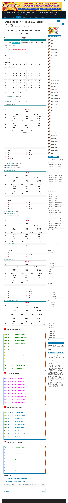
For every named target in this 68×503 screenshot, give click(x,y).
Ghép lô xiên (60, 375)
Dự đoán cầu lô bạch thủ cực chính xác (14, 480)
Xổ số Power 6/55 (52, 275)
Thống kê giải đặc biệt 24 (56, 382)
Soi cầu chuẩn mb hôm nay (42, 12)
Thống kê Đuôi (53, 116)
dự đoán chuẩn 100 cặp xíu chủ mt (55, 212)
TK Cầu (18, 17)
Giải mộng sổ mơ (27, 14)
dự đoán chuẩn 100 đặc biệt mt (54, 214)
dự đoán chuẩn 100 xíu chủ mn (54, 246)
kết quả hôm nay (54, 49)
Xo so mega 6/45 (54, 64)
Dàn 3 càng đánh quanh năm (56, 362)
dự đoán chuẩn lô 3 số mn (53, 248)
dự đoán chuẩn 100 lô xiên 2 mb (54, 196)
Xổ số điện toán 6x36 (55, 80)
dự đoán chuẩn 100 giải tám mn (54, 236)
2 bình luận (31, 26)
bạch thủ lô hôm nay (54, 359)
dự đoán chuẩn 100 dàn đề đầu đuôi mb (56, 185)
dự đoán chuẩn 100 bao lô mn (54, 231)
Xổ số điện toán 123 (54, 83)
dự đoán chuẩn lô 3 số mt (53, 227)
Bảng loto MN (51, 325)
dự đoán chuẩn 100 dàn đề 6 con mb (55, 179)
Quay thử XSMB (54, 141)
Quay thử (37, 17)
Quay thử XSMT (54, 147)
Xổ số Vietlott (51, 279)
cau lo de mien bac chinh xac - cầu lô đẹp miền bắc (13, 26)
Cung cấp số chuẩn (18, 14)
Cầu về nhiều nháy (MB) (55, 98)
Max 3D (52, 71)
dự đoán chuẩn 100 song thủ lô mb (55, 206)
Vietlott (5, 17)
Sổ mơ (42, 17)
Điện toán (12, 17)
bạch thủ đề (54, 360)
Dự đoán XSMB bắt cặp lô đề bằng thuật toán (15, 481)
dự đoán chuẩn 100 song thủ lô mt (55, 223)
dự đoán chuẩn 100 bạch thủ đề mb (55, 166)
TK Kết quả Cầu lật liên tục (36, 484)
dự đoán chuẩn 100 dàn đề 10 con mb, (56, 183)
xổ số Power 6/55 (54, 67)
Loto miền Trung (54, 138)
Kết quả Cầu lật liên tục (17, 484)
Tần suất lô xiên (55, 386)
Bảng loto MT (51, 323)
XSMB (34, 14)
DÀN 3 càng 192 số (58, 362)
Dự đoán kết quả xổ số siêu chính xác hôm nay (55, 369)
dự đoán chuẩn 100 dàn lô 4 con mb (55, 188)
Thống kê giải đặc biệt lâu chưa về (55, 384)
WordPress (42, 502)
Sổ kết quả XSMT (54, 58)
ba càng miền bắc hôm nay (56, 358)
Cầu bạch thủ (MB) (54, 89)
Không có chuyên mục (54, 376)
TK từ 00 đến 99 (54, 129)
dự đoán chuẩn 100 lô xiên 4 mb (54, 200)
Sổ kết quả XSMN (54, 55)
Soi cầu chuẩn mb (30, 12)
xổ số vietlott (53, 61)
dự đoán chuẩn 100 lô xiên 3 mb (54, 198)
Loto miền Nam (54, 135)
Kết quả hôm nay (49, 14)
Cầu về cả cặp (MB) (54, 95)
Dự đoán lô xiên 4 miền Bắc (54, 370)
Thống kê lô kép (54, 110)
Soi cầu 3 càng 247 (59, 377)
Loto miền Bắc (53, 132)
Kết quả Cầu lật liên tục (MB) (27, 484)
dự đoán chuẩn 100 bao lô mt (54, 210)
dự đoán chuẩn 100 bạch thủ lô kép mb (56, 168)
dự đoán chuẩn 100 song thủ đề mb (55, 202)
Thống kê (24, 17)
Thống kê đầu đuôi (54, 101)
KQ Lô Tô (30, 17)
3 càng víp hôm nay (56, 356)
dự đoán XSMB (55, 371)
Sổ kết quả (57, 14)
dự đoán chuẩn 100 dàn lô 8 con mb (55, 194)
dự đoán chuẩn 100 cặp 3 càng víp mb (55, 175)
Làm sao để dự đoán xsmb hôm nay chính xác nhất (16, 478)
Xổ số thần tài (53, 86)
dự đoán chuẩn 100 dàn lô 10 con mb (55, 187)
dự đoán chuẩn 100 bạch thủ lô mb (55, 170)
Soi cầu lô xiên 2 (57, 381)
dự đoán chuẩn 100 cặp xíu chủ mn (55, 233)
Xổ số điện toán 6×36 (52, 288)
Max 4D (52, 74)
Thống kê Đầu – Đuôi (55, 119)
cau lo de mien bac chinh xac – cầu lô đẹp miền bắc (14, 12)
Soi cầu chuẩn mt (54, 12)
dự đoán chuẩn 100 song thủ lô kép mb (56, 204)
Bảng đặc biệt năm (59, 360)
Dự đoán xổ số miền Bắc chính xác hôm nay (55, 375)
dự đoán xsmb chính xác (55, 373)
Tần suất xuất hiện (54, 126)
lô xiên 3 (53, 377)
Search (59, 20)
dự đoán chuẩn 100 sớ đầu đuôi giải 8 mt (56, 218)
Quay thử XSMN (54, 144)
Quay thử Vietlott (54, 150)
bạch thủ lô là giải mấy (60, 359)
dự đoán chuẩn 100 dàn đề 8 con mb (55, 181)
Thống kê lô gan (54, 104)
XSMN (38, 14)
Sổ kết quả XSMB (54, 52)
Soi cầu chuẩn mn (7, 14)
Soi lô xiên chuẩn (54, 381)
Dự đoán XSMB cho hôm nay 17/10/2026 (14, 477)
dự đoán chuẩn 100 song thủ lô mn (55, 244)
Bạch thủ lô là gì (50, 360)
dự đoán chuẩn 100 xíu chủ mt (54, 225)
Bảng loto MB (51, 327)
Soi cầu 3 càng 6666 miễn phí (56, 378)
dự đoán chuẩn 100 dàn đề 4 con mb (55, 177)
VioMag (28, 502)
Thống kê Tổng (54, 122)
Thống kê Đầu (53, 113)
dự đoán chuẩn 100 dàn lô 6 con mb (55, 192)
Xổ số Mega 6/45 (52, 277)
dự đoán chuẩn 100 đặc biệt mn (54, 235)
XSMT (42, 14)
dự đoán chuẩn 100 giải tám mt (54, 216)
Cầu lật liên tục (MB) (54, 92)
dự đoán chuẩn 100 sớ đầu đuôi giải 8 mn (56, 238)
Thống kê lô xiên (54, 107)
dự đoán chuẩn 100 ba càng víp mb (55, 164)
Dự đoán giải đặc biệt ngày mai (56, 366)
